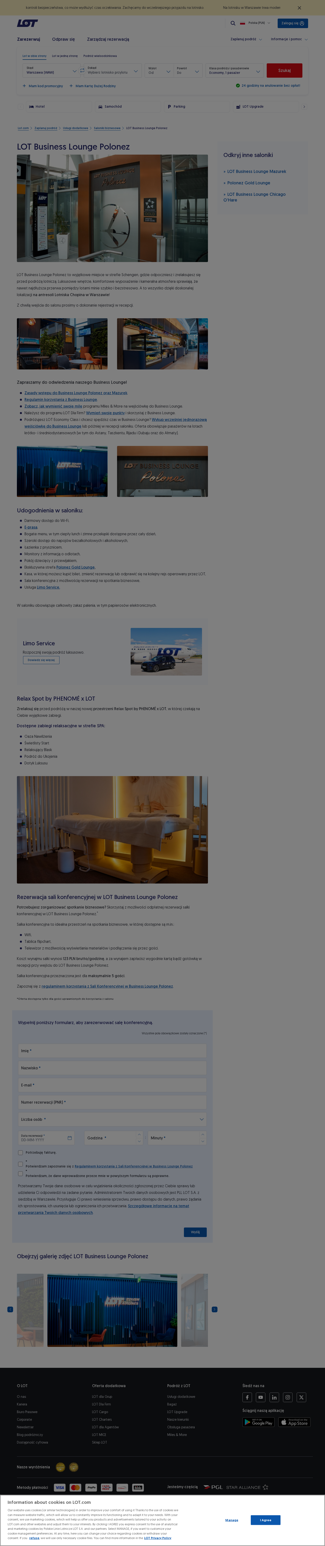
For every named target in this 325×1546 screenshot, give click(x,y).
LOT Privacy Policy (157, 1538)
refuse (34, 1538)
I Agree (265, 1520)
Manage (231, 1520)
